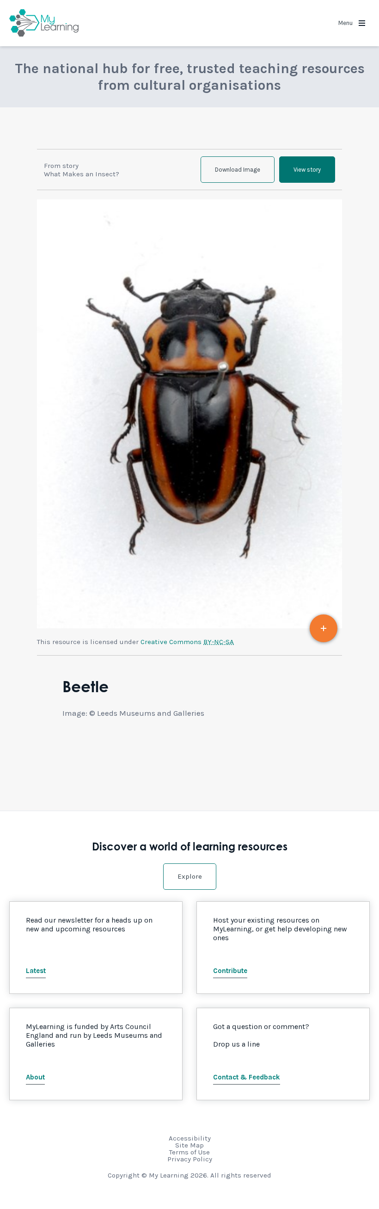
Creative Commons (187, 642)
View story (307, 169)
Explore (189, 876)
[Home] (44, 23)
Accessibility (190, 1138)
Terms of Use (189, 1152)
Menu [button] (346, 22)
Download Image (237, 169)
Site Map (189, 1145)
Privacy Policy (189, 1159)
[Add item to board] (323, 628)
